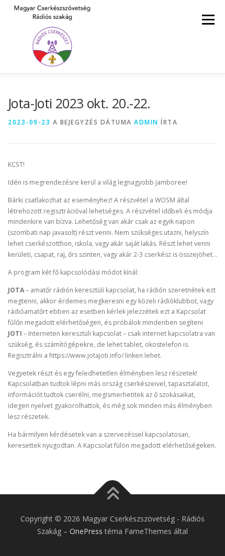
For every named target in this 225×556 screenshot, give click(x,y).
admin (146, 122)
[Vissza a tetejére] (112, 494)
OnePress (86, 531)
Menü (207, 19)
